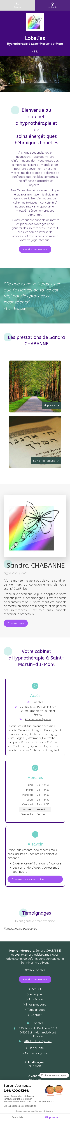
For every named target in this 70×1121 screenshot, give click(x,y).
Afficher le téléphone (38, 719)
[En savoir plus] (35, 526)
